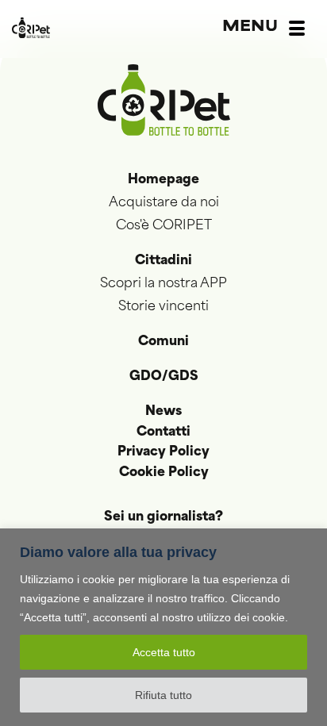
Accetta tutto (164, 652)
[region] (163, 627)
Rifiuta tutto (163, 695)
